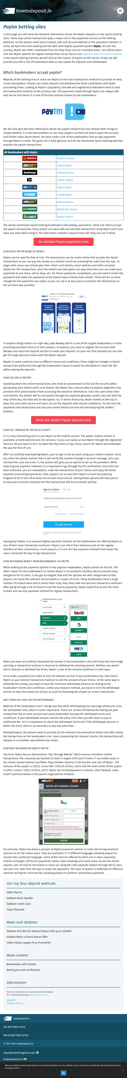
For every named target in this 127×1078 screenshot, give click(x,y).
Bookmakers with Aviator (21, 964)
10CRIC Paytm (65, 180)
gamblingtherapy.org (39, 995)
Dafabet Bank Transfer (20, 898)
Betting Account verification (23, 969)
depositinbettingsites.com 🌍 (21, 1052)
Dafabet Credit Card (19, 903)
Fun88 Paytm (64, 194)
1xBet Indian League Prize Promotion (29, 942)
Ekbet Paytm (64, 165)
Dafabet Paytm (66, 158)
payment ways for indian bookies (102, 54)
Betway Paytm (65, 172)
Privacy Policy (15, 1003)
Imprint (11, 1000)
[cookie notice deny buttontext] (123, 1069)
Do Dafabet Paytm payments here (64, 242)
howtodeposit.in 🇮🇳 (15, 1059)
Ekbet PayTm (14, 892)
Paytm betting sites (16, 1035)
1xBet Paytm (64, 187)
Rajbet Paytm (65, 216)
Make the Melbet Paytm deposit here (63, 420)
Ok (63, 1073)
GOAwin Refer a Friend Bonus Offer (27, 936)
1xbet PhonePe (15, 909)
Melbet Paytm (65, 202)
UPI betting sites (14, 1027)
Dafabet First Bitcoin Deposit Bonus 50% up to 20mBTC (39, 931)
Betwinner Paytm (67, 209)
